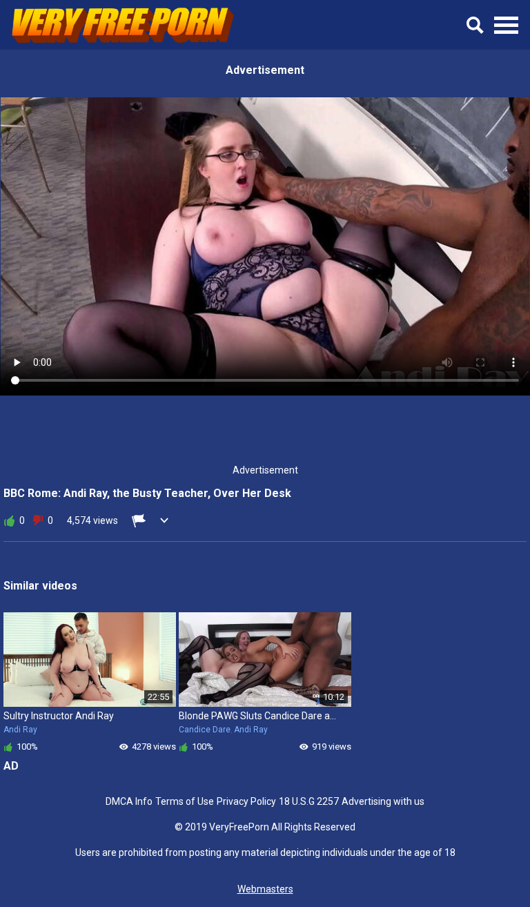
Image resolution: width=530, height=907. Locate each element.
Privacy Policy (246, 801)
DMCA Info (129, 801)
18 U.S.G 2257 (309, 801)
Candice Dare (204, 729)
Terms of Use (184, 801)
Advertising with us (383, 801)
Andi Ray (20, 729)
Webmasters (265, 889)
